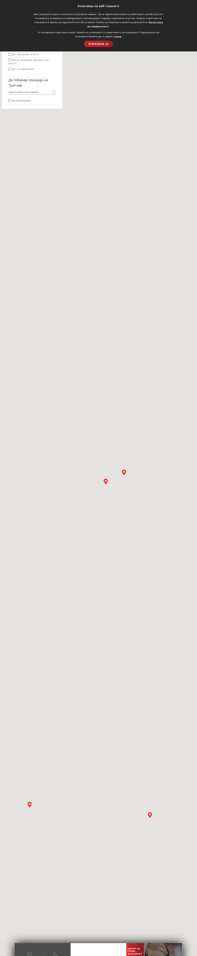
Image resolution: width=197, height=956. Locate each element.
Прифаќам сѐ (98, 43)
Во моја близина (21, 100)
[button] (106, 481)
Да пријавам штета (25, 54)
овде (118, 36)
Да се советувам (23, 68)
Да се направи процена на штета (28, 61)
